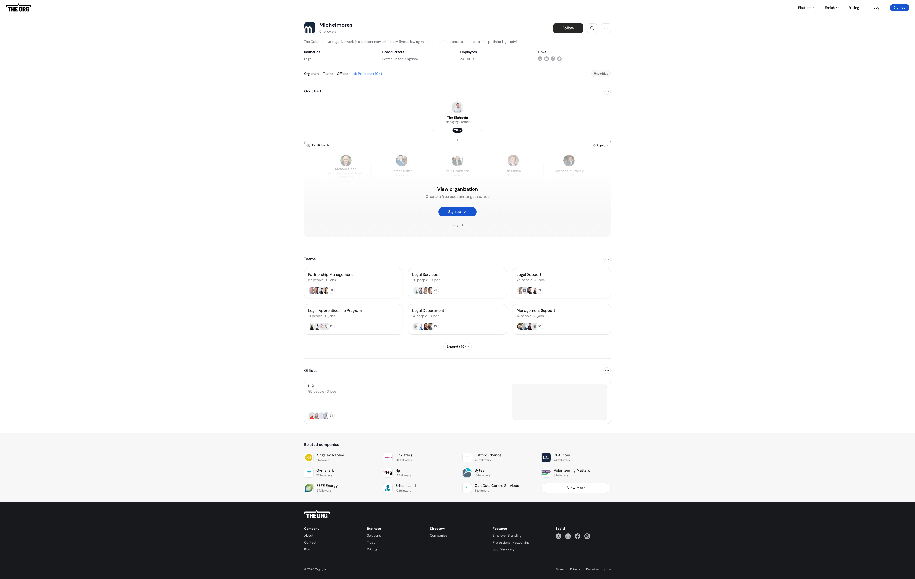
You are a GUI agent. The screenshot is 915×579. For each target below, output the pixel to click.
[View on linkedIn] (546, 58)
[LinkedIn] (568, 536)
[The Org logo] (317, 514)
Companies (438, 535)
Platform (805, 7)
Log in (878, 7)
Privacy (575, 569)
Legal (308, 59)
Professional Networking (511, 542)
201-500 (467, 59)
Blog (307, 549)
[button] (457, 120)
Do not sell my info (598, 569)
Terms (560, 569)
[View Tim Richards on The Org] (457, 107)
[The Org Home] (18, 7)
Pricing (372, 549)
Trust (371, 542)
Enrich (830, 7)
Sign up (899, 7)
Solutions (374, 535)
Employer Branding (507, 535)
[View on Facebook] (553, 58)
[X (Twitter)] (558, 536)
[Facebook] (577, 536)
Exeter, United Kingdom (400, 59)
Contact (310, 542)
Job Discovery (504, 549)
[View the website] (559, 58)
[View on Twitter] (540, 58)
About (308, 535)
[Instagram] (587, 536)
